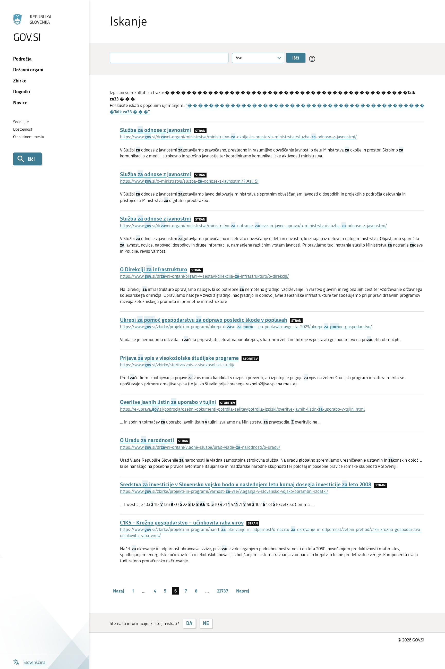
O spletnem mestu (28, 136)
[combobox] (258, 58)
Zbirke (20, 80)
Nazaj (118, 591)
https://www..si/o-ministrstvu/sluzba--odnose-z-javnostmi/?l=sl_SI (189, 181)
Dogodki (21, 91)
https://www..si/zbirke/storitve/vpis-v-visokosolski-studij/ (177, 364)
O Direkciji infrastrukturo (153, 269)
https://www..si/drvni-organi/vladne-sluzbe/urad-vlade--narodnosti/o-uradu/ (200, 447)
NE (206, 623)
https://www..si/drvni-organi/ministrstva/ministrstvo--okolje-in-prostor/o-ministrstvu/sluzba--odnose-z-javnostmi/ (238, 136)
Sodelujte (21, 122)
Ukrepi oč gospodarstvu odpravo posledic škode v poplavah (203, 320)
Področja (22, 58)
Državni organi (28, 69)
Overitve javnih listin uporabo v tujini (168, 402)
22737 (222, 591)
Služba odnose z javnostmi (155, 130)
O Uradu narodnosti (147, 440)
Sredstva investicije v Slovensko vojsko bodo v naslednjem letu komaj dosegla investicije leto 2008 (245, 484)
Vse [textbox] (239, 57)
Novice (20, 102)
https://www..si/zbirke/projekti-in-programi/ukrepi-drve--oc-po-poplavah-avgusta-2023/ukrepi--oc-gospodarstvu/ (246, 326)
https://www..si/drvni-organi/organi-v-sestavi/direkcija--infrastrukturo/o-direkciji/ (204, 276)
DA (189, 623)
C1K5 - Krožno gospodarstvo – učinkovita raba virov (182, 522)
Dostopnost (22, 129)
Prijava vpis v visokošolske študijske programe (179, 358)
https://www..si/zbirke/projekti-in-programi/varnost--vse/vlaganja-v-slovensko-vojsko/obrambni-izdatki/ (224, 491)
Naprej (242, 591)
